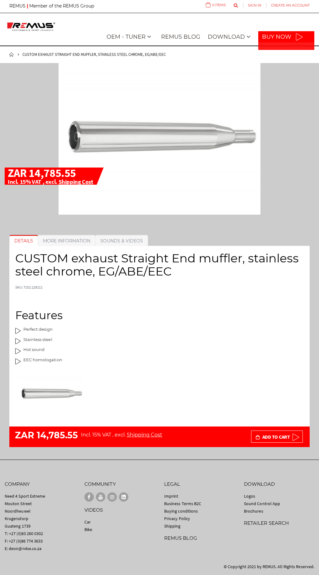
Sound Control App (262, 503)
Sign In (254, 5)
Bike (88, 529)
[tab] (23, 241)
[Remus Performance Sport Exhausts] (31, 27)
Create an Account (290, 5)
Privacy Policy (177, 518)
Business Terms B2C (182, 503)
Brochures (253, 511)
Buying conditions (181, 511)
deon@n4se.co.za (25, 548)
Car (87, 522)
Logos (249, 496)
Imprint (171, 496)
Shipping (172, 526)
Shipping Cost (76, 181)
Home (11, 54)
